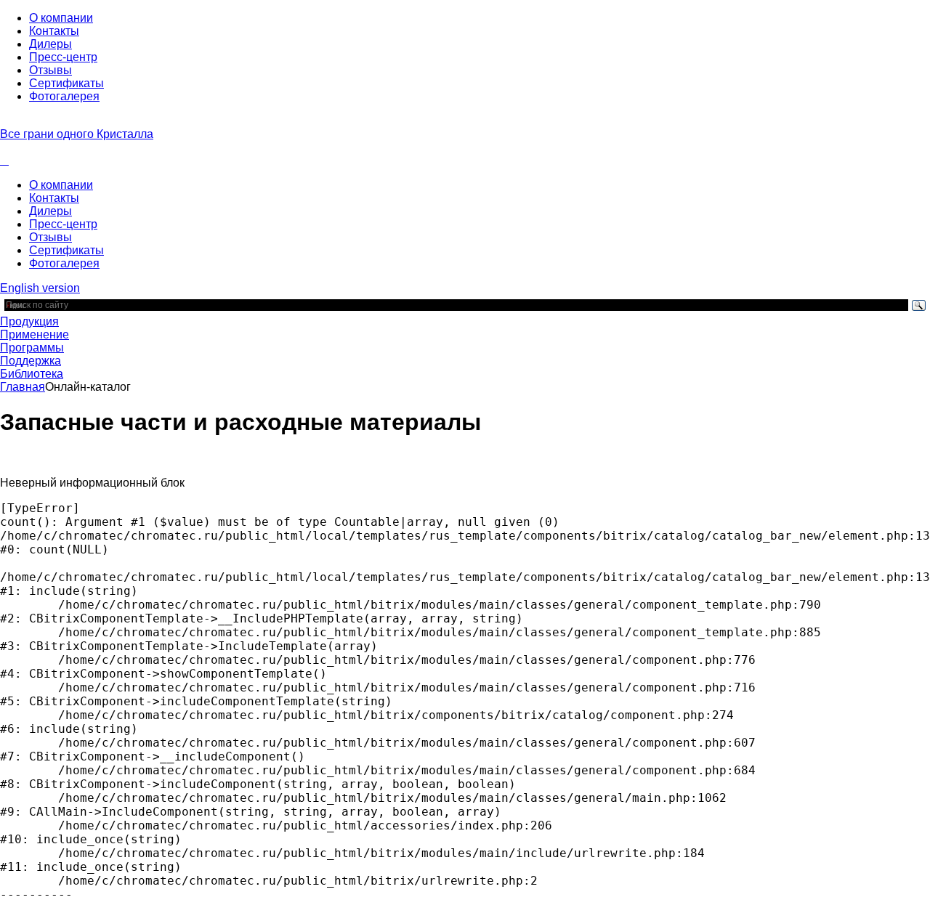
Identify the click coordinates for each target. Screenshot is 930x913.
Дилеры (50, 44)
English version (40, 288)
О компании (61, 18)
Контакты (54, 31)
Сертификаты (66, 83)
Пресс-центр (63, 57)
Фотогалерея (64, 96)
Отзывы (50, 70)
